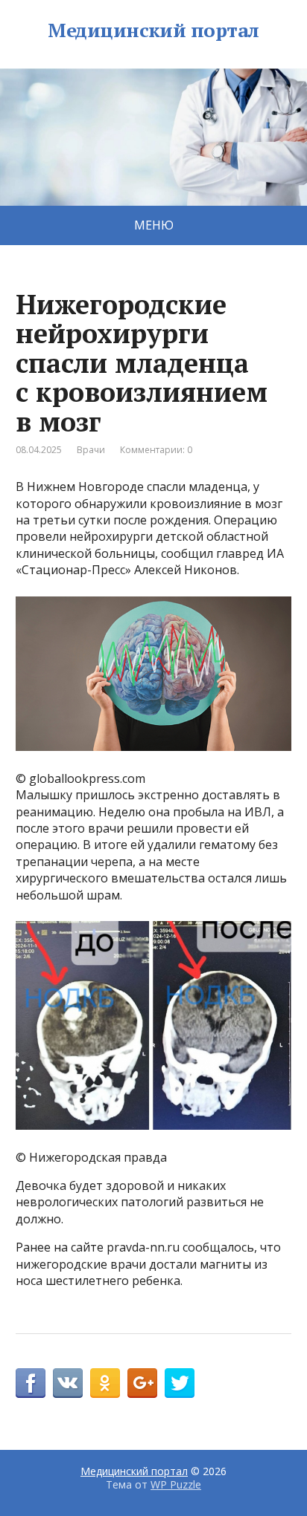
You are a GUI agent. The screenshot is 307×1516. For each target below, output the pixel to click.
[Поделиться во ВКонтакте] (68, 1383)
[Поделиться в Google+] (142, 1383)
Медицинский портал (153, 30)
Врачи (91, 449)
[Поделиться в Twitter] (179, 1383)
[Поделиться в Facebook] (30, 1383)
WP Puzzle (176, 1484)
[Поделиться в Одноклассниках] (105, 1383)
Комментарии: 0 (156, 449)
